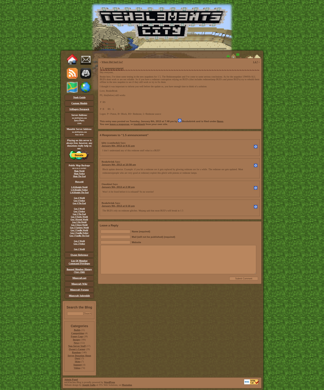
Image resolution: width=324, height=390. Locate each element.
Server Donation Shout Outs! (79, 357)
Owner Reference (79, 255)
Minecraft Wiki (79, 284)
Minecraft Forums (79, 290)
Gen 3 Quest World (79, 225)
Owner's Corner (77, 349)
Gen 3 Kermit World (79, 219)
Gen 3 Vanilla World (79, 230)
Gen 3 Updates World (79, 227)
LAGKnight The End (79, 192)
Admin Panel (71, 379)
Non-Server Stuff (77, 346)
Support (77, 365)
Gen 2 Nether (79, 244)
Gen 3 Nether (79, 211)
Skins (77, 361)
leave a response (119, 124)
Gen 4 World (79, 198)
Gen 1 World (79, 249)
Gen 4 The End (79, 203)
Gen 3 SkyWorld (79, 222)
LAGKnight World (79, 187)
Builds (77, 330)
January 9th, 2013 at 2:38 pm (118, 187)
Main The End (79, 176)
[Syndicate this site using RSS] (72, 78)
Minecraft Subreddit (79, 295)
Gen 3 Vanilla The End (79, 236)
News (76, 343)
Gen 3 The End (79, 214)
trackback (139, 124)
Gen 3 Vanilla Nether (79, 233)
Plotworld (79, 182)
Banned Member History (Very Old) (79, 270)
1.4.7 (255, 62)
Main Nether (79, 174)
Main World (79, 171)
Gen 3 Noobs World (79, 217)
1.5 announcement (112, 68)
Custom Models (79, 103)
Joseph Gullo (89, 385)
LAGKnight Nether (79, 190)
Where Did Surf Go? (112, 62)
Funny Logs (77, 336)
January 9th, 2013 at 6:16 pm (118, 206)
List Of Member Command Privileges (79, 262)
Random (76, 352)
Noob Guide (79, 97)
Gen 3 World (79, 209)
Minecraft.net (79, 278)
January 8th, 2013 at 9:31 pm (118, 145)
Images (76, 339)
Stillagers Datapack (79, 109)
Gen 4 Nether (79, 200)
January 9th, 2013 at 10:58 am (119, 164)
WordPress (109, 382)
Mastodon (127, 385)
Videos (77, 368)
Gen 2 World (79, 241)
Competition (77, 333)
